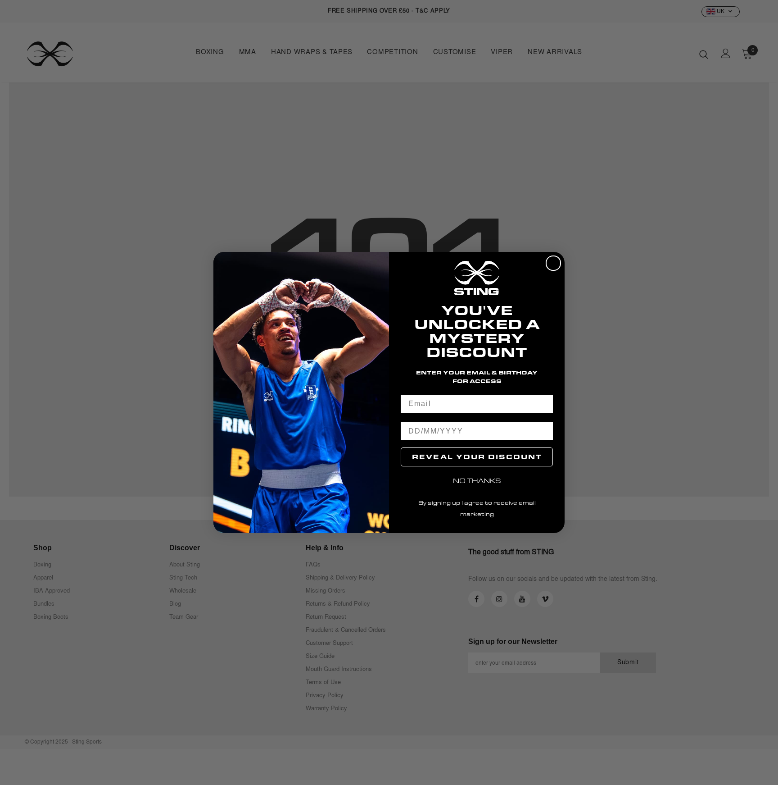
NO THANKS (477, 480)
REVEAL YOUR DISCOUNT (477, 456)
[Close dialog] (553, 263)
